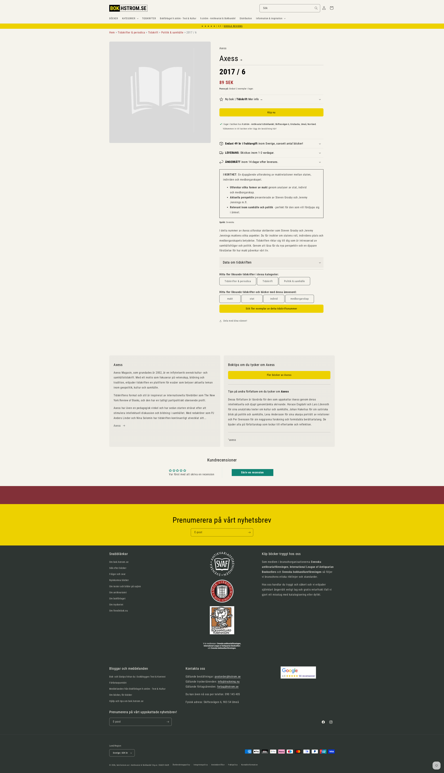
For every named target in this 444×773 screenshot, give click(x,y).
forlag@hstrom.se (228, 686)
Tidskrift (268, 281)
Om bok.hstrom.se (119, 562)
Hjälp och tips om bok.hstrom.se (126, 701)
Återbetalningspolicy (181, 765)
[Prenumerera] (249, 532)
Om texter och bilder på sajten (125, 586)
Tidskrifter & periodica (238, 281)
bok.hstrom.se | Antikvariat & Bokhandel (134, 765)
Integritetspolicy (201, 765)
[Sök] (316, 8)
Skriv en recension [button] (252, 472)
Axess (228, 58)
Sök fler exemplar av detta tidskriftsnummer (271, 308)
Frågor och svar (117, 574)
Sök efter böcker (117, 568)
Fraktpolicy (233, 765)
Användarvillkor (218, 765)
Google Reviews (233, 26)
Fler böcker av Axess (279, 375)
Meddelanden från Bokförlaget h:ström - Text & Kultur (137, 688)
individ (274, 298)
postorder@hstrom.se (228, 676)
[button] (130, 18)
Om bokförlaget (117, 598)
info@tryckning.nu (229, 681)
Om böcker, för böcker (120, 694)
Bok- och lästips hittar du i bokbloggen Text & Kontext (137, 676)
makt (230, 298)
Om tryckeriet (116, 604)
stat (252, 298)
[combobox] (290, 8)
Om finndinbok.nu (118, 610)
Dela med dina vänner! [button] (235, 320)
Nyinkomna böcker (119, 580)
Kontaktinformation (249, 765)
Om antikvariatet (118, 592)
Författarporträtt (117, 682)
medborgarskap (300, 298)
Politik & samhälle (294, 281)
